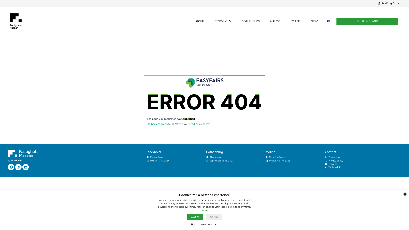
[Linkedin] (25, 167)
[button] (388, 3)
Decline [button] (213, 216)
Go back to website (159, 124)
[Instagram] (18, 167)
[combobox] (405, 194)
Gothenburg (251, 21)
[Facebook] (11, 167)
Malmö (275, 21)
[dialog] (204, 210)
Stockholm (223, 21)
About (199, 21)
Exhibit (296, 21)
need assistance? (199, 124)
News (315, 21)
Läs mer (204, 210)
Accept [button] (195, 216)
